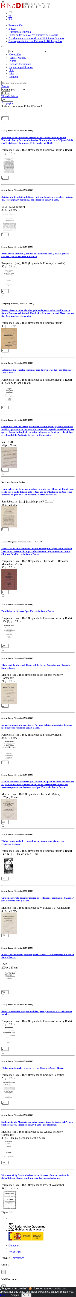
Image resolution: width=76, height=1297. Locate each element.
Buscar (5, 86)
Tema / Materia (17, 57)
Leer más (5, 1294)
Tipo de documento (20, 63)
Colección (15, 54)
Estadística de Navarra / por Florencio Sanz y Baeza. (27, 611)
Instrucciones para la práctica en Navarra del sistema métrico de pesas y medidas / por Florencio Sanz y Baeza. (37, 726)
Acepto (15, 1294)
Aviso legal (14, 1251)
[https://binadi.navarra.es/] (25, 7)
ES (10, 19)
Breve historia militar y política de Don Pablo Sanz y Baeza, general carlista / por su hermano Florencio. (35, 255)
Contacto (13, 1245)
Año (11, 70)
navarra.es (18, 1257)
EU (10, 16)
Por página (7, 103)
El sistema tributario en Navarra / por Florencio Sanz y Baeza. (32, 1068)
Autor (12, 60)
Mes (11, 73)
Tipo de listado (9, 96)
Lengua (13, 76)
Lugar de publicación (21, 67)
